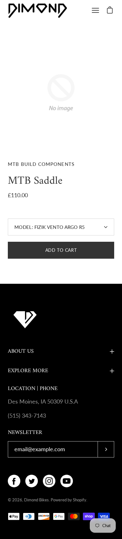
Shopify (79, 499)
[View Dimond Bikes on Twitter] (31, 481)
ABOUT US (21, 351)
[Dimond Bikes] (37, 10)
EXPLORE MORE (28, 371)
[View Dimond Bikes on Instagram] (49, 481)
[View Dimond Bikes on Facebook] (14, 481)
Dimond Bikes (36, 499)
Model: (49, 227)
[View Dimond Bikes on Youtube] (66, 481)
